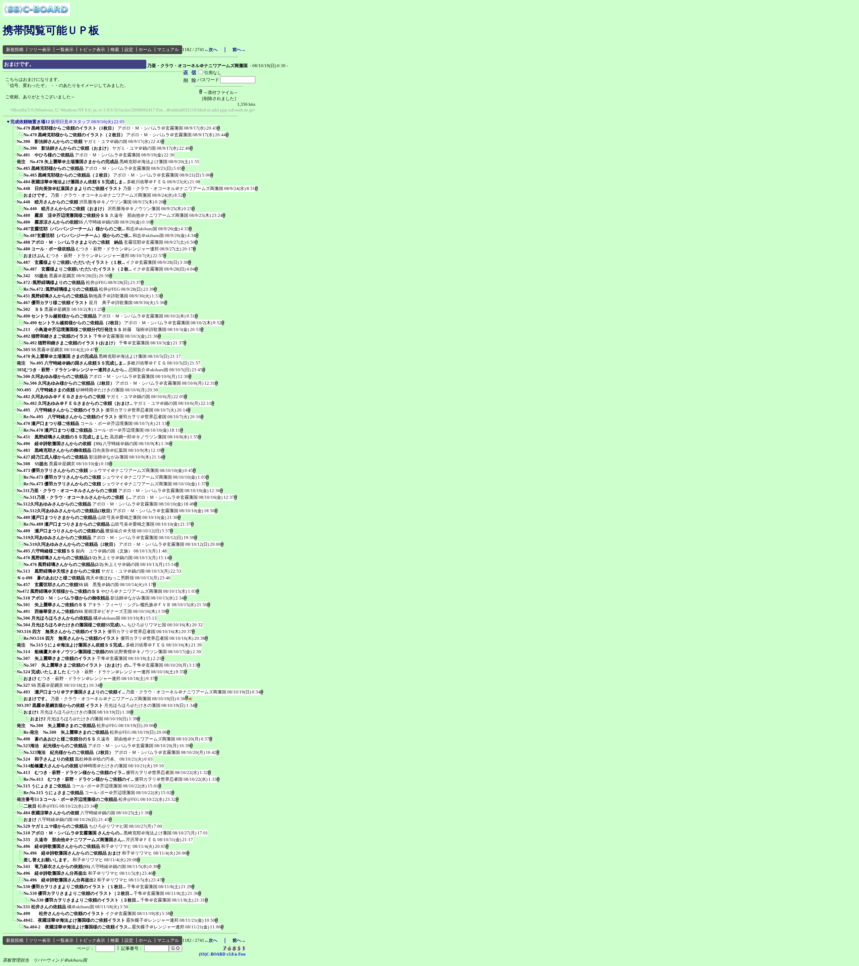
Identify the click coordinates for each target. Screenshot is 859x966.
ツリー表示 (40, 49)
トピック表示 (92, 49)
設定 (128, 49)
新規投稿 (14, 49)
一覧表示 (64, 49)
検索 (114, 49)
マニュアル (168, 49)
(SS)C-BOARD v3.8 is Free (222, 954)
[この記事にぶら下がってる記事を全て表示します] (13, 130)
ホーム (145, 49)
